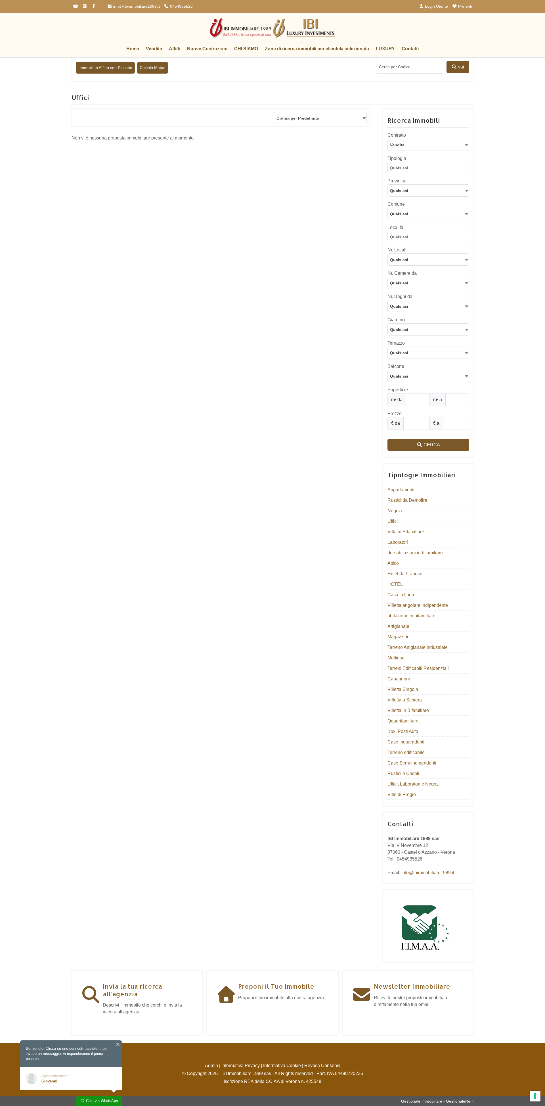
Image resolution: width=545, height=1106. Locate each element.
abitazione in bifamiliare (411, 615)
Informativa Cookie (282, 1065)
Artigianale (398, 626)
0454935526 (181, 6)
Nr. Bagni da (399, 296)
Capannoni (398, 678)
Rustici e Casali (403, 773)
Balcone (395, 366)
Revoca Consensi (322, 1065)
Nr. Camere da (402, 273)
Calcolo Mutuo (152, 67)
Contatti (410, 48)
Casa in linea (400, 594)
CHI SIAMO (246, 48)
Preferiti (464, 6)
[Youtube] (75, 6)
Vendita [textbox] (397, 145)
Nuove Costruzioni (207, 48)
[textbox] (428, 190)
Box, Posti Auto (402, 731)
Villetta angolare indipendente (417, 605)
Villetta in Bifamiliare (408, 710)
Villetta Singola (402, 689)
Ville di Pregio (401, 794)
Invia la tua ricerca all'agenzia (132, 989)
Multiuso (395, 657)
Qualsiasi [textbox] (399, 214)
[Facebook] (93, 6)
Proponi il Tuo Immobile (276, 986)
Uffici (392, 521)
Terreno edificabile (406, 752)
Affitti (174, 48)
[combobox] (320, 118)
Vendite (154, 48)
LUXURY (385, 48)
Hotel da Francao (404, 573)
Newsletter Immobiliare (412, 986)
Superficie (397, 389)
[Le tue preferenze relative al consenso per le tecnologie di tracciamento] (535, 1096)
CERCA (431, 444)
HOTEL (395, 584)
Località (395, 227)
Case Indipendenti (405, 742)
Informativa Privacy (240, 1065)
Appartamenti (400, 489)
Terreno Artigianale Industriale (417, 647)
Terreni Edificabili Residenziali (418, 668)
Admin (211, 1065)
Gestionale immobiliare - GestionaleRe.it (437, 1101)
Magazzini (397, 636)
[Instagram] (84, 6)
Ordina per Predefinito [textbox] (297, 118)
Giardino (396, 319)
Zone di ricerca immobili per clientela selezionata (317, 48)
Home (132, 48)
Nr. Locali (396, 249)
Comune (396, 204)
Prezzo (394, 413)
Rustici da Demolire (407, 500)
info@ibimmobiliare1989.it (136, 6)
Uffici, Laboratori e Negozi (413, 784)
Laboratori (397, 542)
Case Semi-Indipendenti (411, 763)
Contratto (396, 135)
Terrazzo (396, 343)
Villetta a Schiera (404, 699)
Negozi (394, 510)
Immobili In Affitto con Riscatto (105, 67)
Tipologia (396, 158)
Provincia (396, 180)
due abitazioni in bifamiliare (415, 552)
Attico (393, 563)
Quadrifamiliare (402, 720)
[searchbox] (429, 169)
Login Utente (436, 6)
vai (460, 66)
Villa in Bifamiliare (405, 531)
